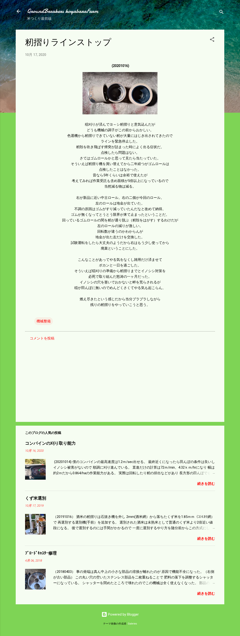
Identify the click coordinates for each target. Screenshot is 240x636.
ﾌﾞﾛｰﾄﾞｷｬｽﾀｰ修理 (41, 553)
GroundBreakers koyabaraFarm (62, 11)
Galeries (132, 623)
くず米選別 (35, 498)
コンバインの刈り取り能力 (50, 443)
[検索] (221, 13)
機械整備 (44, 321)
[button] (212, 40)
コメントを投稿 (42, 338)
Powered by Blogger (123, 614)
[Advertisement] (120, 378)
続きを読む (206, 484)
